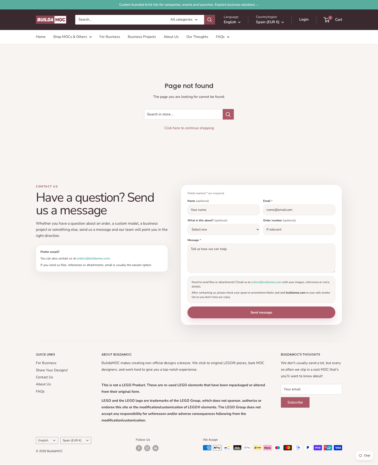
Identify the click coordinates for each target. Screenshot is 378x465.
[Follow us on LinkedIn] (155, 448)
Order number (279, 220)
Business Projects (142, 36)
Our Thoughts (197, 36)
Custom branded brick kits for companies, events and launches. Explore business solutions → (189, 4)
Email (268, 201)
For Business (110, 36)
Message (194, 240)
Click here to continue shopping (189, 128)
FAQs (220, 36)
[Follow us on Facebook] (139, 448)
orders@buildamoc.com (93, 258)
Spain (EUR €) (72, 440)
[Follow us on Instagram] (147, 448)
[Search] (209, 20)
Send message (261, 312)
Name (198, 201)
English (43, 440)
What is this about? (207, 220)
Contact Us (44, 377)
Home (41, 36)
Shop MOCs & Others (70, 36)
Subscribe (295, 402)
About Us (171, 36)
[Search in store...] (228, 114)
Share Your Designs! (52, 370)
